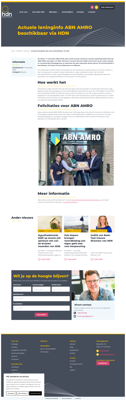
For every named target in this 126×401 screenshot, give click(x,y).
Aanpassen (11, 393)
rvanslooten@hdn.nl (69, 202)
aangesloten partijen (19, 350)
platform (14, 370)
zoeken (72, 370)
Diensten (43, 341)
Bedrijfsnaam (18, 294)
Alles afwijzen (22, 393)
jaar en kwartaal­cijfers (48, 349)
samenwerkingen (17, 353)
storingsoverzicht (76, 364)
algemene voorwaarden (51, 398)
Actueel (73, 341)
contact (91, 12)
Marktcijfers (45, 346)
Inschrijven (103, 363)
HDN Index (44, 352)
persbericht (74, 350)
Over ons (14, 341)
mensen (14, 347)
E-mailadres (18, 304)
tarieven (14, 356)
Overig (72, 358)
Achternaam (57, 285)
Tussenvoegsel (38, 285)
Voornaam (17, 285)
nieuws (72, 344)
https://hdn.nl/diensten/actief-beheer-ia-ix (86, 200)
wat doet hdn (38, 12)
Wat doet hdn (16, 364)
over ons (23, 12)
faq (71, 367)
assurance (78, 398)
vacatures (15, 359)
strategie (14, 344)
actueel (80, 12)
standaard (15, 367)
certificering (15, 373)
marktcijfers (67, 12)
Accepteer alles (35, 393)
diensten (53, 12)
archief (72, 353)
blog (71, 347)
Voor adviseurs (107, 7)
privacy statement (67, 398)
